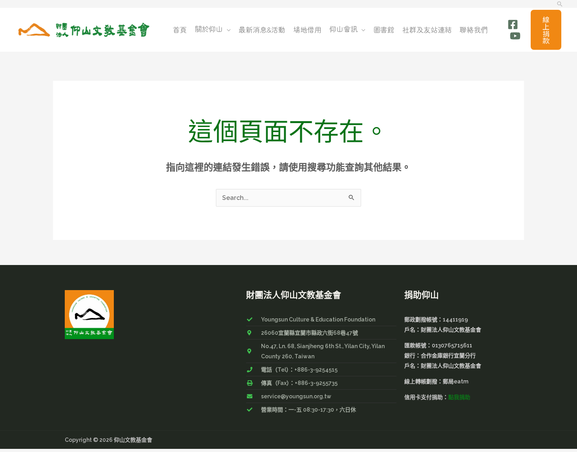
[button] (559, 3)
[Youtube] (515, 36)
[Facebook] (513, 24)
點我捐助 (459, 397)
